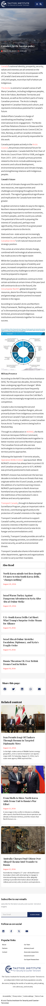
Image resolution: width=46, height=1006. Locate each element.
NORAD (30, 432)
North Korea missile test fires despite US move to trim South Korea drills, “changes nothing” (22, 576)
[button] (4, 689)
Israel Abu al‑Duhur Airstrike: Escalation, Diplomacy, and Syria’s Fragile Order (21, 642)
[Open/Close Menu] (37, 4)
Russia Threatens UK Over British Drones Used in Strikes (20, 662)
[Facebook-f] (11, 931)
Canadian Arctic (8, 241)
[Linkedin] (3, 931)
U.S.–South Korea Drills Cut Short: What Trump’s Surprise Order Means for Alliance (22, 620)
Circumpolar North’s (10, 289)
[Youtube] (27, 931)
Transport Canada (9, 503)
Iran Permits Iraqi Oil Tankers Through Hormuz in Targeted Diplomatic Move (19, 740)
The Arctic (5, 88)
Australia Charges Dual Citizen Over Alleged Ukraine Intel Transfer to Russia (22, 861)
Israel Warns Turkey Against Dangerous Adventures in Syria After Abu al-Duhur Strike (22, 598)
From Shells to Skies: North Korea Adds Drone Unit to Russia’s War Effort (20, 801)
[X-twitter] (19, 931)
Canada (4, 66)
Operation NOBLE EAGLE (12, 460)
